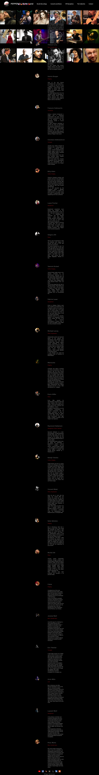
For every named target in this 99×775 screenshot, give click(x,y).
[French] (18, 4)
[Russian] (26, 4)
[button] (8, 17)
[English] (23, 4)
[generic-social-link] (46, 771)
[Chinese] (28, 4)
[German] (21, 4)
